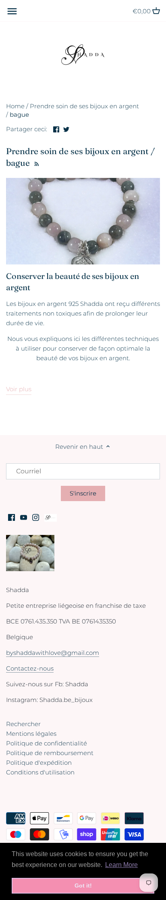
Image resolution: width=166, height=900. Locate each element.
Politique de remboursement (49, 753)
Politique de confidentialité (46, 743)
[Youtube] (23, 517)
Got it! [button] (83, 885)
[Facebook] (11, 517)
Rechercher (23, 724)
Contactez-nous (30, 668)
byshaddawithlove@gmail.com (52, 652)
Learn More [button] (121, 864)
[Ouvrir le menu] (12, 11)
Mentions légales (31, 733)
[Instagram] (35, 517)
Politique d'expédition (39, 762)
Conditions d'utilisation (40, 772)
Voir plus (18, 389)
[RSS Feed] (36, 162)
